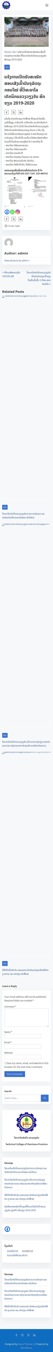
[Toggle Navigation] (47, 5)
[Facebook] (7, 212)
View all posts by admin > (17, 260)
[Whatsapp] (12, 212)
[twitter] (13, 112)
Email (8, 1042)
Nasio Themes (25, 1344)
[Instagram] (17, 212)
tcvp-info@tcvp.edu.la (17, 1255)
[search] (45, 1098)
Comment (10, 1006)
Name (8, 1032)
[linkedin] (34, 1335)
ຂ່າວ (14, 51)
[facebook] (6, 112)
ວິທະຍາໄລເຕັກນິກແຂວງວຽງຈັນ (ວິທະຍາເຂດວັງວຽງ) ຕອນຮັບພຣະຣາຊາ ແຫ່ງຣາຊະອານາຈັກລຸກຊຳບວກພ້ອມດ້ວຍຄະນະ (25, 1183)
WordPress (26, 1347)
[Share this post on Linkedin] (20, 112)
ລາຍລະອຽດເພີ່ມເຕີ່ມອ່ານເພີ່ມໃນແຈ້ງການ (20, 170)
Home (7, 51)
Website (8, 1052)
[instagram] (22, 1335)
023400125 (12, 1251)
